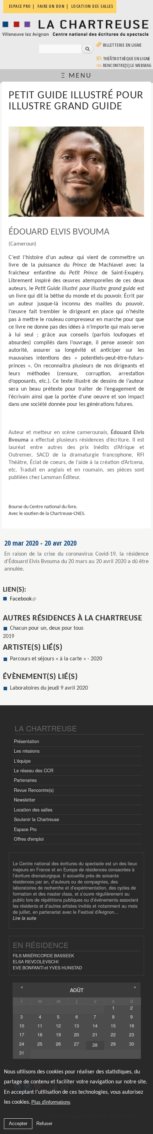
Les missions (26, 751)
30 (131, 1044)
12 (58, 1025)
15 (113, 1025)
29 (113, 1044)
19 (58, 1034)
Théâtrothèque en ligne (127, 59)
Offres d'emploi (29, 839)
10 (21, 1025)
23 (131, 1034)
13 (76, 1025)
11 (39, 1025)
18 (39, 1034)
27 (76, 1044)
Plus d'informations (50, 1102)
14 (95, 1025)
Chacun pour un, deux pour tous (46, 628)
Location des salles (33, 809)
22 (113, 1034)
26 (58, 1044)
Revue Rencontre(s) (34, 790)
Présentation (26, 741)
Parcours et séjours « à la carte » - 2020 (56, 659)
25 (39, 1044)
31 (21, 1053)
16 (131, 1025)
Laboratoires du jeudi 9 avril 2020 (49, 688)
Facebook (23, 599)
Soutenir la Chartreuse (36, 819)
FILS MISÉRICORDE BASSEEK (43, 955)
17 (21, 1034)
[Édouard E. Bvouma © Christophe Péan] (76, 172)
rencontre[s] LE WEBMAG (127, 65)
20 (76, 1034)
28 (95, 1045)
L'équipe (22, 761)
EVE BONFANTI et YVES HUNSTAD (47, 967)
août (77, 990)
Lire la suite (24, 918)
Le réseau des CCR (33, 770)
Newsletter (24, 800)
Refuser (44, 1123)
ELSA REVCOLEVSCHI (35, 961)
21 (95, 1034)
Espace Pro (25, 829)
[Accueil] (76, 28)
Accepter (18, 1123)
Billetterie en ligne (122, 45)
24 (21, 1044)
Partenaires (25, 780)
